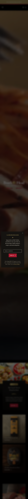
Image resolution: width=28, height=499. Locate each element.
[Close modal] (22, 233)
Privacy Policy (17, 264)
